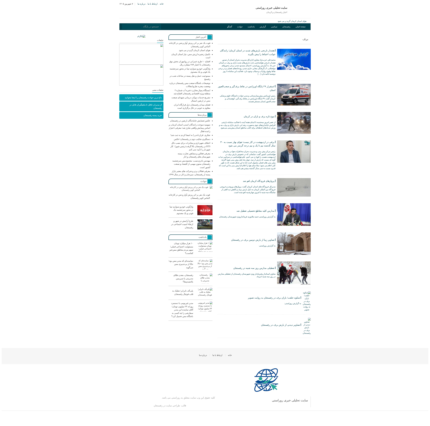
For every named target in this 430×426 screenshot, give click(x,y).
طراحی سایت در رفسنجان (167, 405)
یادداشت (251, 26)
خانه (162, 4)
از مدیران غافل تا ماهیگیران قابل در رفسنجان (146, 106)
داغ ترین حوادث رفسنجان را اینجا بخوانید (143, 97)
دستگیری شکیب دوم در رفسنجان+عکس (192, 139)
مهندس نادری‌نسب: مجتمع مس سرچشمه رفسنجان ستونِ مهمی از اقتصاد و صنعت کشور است (191, 164)
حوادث (240, 26)
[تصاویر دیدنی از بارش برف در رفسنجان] (264, 334)
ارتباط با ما (153, 4)
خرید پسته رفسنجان (152, 115)
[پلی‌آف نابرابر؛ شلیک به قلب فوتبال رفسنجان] (190, 297)
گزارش (263, 26)
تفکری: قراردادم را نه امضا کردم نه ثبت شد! (190, 135)
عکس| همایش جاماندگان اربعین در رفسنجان (190, 120)
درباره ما (141, 4)
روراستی (175, 397)
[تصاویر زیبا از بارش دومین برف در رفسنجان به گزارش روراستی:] (264, 254)
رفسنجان (286, 26)
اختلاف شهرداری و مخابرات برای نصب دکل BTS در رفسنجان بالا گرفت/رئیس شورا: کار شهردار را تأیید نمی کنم (190, 146)
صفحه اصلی (300, 26)
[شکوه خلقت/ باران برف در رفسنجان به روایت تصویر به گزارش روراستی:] (264, 310)
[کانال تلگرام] (141, 36)
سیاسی (274, 26)
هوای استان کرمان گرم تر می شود (292, 21)
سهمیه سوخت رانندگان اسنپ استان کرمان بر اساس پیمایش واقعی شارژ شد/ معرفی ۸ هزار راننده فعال (189, 127)
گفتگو (229, 26)
